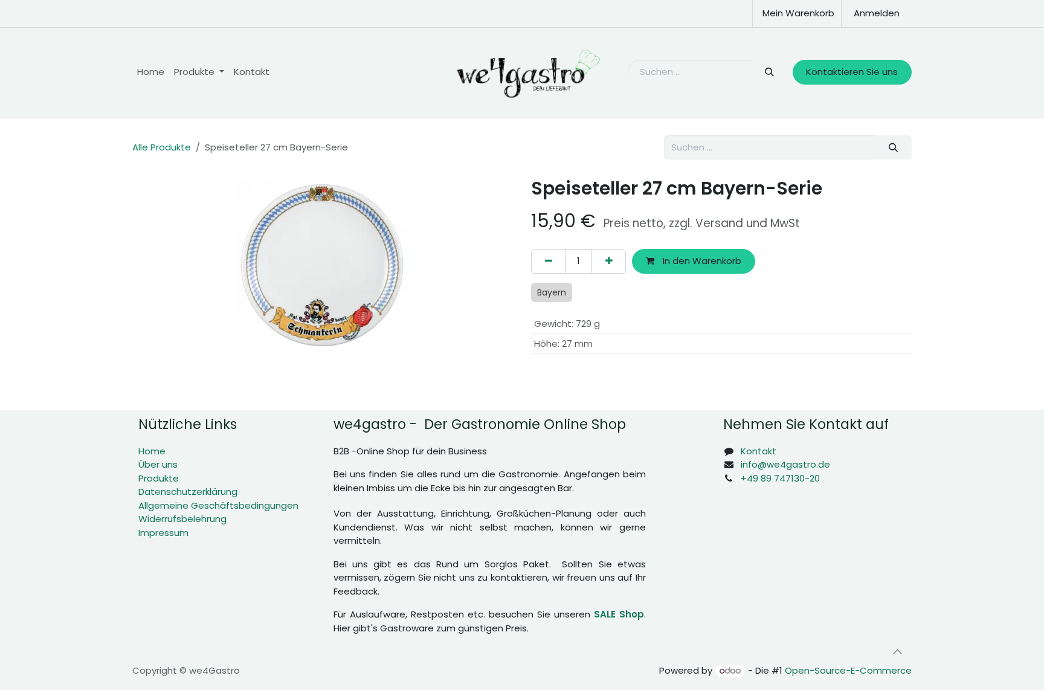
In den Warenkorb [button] (700, 260)
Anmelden (877, 13)
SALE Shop (619, 614)
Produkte (158, 478)
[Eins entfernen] (548, 261)
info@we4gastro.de (785, 464)
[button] (897, 651)
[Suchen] (769, 72)
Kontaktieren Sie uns (852, 71)
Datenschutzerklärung (187, 491)
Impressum (163, 532)
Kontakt (758, 451)
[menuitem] (150, 72)
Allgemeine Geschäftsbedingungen (218, 505)
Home (152, 451)
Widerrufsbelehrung (182, 518)
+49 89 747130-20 (780, 478)
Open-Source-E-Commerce (848, 670)
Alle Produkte (161, 147)
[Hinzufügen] (608, 261)
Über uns (158, 464)
